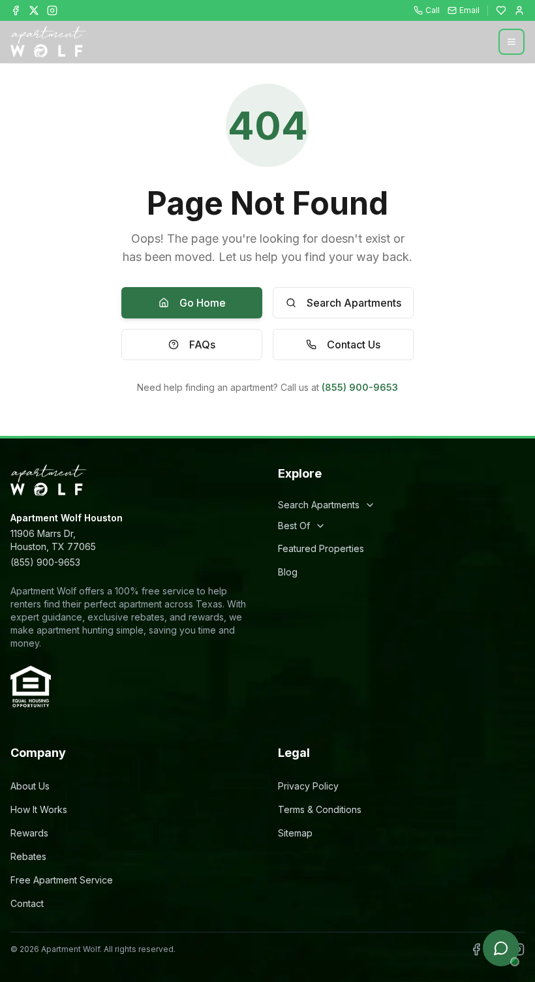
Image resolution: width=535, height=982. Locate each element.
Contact (27, 903)
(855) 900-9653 (360, 387)
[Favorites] (501, 10)
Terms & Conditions (319, 809)
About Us (30, 785)
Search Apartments (354, 302)
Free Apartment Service (61, 879)
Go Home (202, 302)
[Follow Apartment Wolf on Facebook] (15, 10)
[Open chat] (501, 948)
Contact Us (353, 344)
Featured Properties (321, 548)
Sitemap (295, 832)
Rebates (28, 856)
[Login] (519, 10)
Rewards (29, 832)
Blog (288, 571)
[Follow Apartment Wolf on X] (34, 10)
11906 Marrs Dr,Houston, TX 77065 (53, 540)
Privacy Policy (308, 785)
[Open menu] (511, 42)
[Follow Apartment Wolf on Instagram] (52, 10)
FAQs (202, 344)
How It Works (38, 809)
